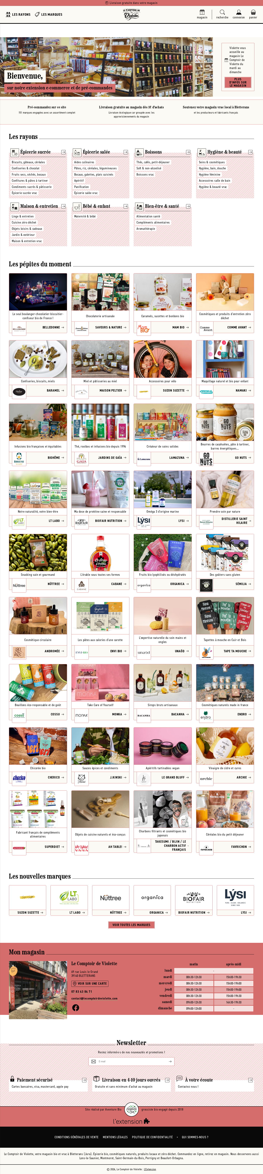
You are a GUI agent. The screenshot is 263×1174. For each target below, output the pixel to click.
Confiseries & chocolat (26, 168)
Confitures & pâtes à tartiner (30, 180)
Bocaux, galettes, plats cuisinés (94, 174)
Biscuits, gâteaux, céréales (28, 162)
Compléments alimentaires (153, 222)
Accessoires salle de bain (214, 180)
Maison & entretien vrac (27, 241)
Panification (81, 187)
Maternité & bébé (85, 216)
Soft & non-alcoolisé (149, 168)
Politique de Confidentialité (152, 1137)
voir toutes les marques (131, 925)
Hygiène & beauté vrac (213, 187)
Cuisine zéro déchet (24, 222)
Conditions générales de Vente (77, 1137)
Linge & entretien (23, 216)
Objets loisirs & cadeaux (27, 229)
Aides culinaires (84, 162)
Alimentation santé (148, 216)
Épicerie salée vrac (86, 193)
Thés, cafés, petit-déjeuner (153, 162)
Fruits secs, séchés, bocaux (29, 174)
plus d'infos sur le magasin (238, 82)
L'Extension (150, 1169)
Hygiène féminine (210, 174)
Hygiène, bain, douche (212, 168)
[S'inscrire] (167, 1061)
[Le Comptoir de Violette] (131, 14)
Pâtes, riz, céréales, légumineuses (95, 168)
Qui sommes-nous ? (195, 1137)
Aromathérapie (146, 229)
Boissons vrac (145, 174)
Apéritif (79, 180)
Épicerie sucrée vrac (24, 193)
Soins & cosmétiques (212, 162)
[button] (222, 14)
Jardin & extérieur (23, 235)
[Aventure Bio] (131, 1109)
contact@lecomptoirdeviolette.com (94, 998)
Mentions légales (115, 1137)
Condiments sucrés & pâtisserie (32, 187)
